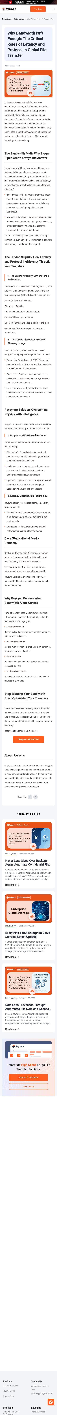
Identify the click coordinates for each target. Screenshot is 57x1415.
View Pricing (28, 1086)
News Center (7, 19)
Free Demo (38, 9)
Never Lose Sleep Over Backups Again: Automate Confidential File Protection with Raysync (27, 863)
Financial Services (38, 1412)
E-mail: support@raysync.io (41, 1393)
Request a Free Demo (28, 1077)
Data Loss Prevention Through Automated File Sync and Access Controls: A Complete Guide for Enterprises (27, 1007)
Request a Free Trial (29, 739)
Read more (10, 884)
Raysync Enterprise (10, 1386)
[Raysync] (9, 9)
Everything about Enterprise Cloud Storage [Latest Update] (27, 935)
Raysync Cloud (9, 1391)
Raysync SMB (8, 1396)
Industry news (19, 19)
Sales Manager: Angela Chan (40, 1388)
